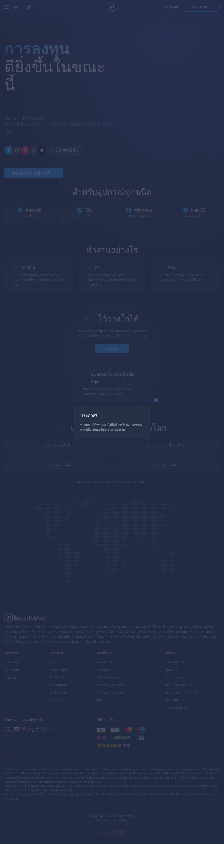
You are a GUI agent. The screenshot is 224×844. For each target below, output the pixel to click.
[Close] (155, 401)
